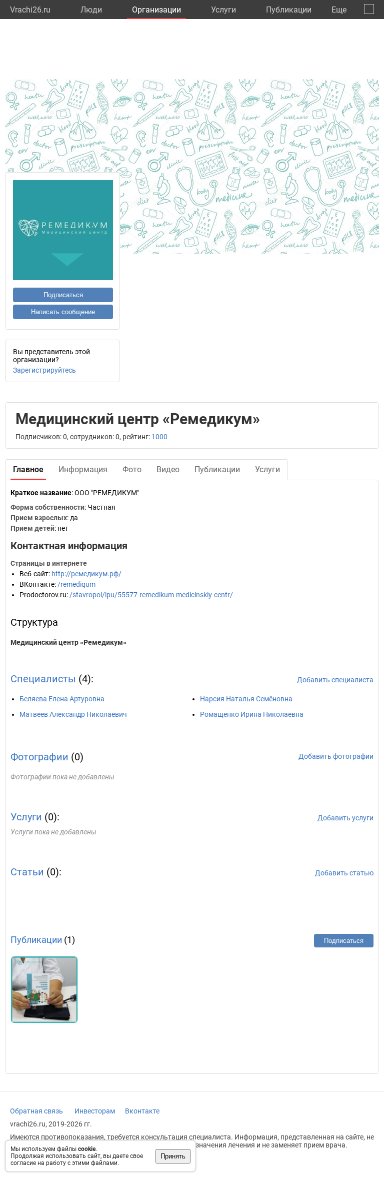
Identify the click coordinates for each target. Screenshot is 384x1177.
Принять (173, 1156)
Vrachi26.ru (30, 10)
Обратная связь (36, 1111)
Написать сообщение (63, 312)
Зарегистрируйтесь (44, 370)
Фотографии (39, 757)
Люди (91, 10)
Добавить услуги (346, 818)
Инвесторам (94, 1111)
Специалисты (43, 679)
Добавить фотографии (336, 756)
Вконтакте (142, 1111)
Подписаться (63, 295)
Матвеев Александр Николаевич (73, 714)
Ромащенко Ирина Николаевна (252, 714)
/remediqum (77, 584)
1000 (160, 437)
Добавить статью (344, 873)
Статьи (27, 872)
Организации (156, 10)
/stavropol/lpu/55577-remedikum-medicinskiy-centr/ (151, 595)
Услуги (223, 10)
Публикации (289, 10)
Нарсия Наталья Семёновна (246, 699)
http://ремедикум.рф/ (87, 574)
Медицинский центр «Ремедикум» (68, 642)
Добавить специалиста (335, 680)
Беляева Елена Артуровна (62, 699)
